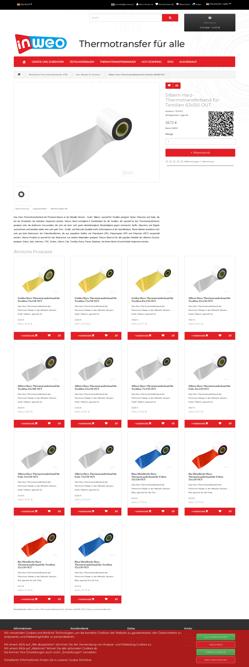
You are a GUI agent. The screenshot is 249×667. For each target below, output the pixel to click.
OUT (83, 609)
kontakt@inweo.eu (124, 4)
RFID (170, 61)
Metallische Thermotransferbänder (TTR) (48, 74)
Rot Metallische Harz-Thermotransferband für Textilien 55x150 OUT (36, 564)
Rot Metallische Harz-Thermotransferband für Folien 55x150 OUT (206, 476)
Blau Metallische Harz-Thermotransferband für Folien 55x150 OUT (149, 476)
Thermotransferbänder (118, 61)
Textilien (69, 609)
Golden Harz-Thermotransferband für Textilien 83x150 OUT (153, 299)
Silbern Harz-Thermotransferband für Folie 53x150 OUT (39, 475)
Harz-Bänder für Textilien (88, 74)
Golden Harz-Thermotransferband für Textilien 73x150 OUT (96, 299)
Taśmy (89, 609)
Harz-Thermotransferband (47, 609)
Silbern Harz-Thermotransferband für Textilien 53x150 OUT (96, 387)
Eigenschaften (40, 208)
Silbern (30, 609)
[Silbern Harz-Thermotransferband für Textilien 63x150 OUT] (87, 132)
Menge (169, 134)
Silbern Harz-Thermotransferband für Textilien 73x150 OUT (153, 387)
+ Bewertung (207, 161)
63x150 (77, 609)
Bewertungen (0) (59, 208)
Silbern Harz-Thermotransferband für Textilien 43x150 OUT (210, 299)
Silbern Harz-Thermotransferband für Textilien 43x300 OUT (39, 387)
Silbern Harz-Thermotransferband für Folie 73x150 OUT (96, 475)
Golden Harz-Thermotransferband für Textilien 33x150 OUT (39, 299)
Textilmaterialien (82, 61)
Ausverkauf (188, 61)
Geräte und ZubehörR (48, 61)
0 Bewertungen (191, 161)
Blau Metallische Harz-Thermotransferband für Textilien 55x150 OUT (93, 564)
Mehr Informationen (215, 659)
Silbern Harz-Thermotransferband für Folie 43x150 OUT (210, 387)
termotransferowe (102, 609)
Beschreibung (22, 208)
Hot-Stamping (152, 61)
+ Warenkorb (200, 152)
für (62, 609)
